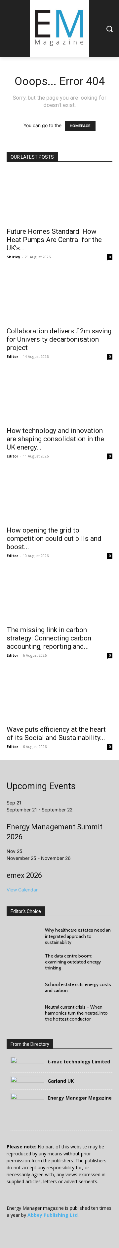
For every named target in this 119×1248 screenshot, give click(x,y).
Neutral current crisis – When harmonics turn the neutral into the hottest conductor (76, 1013)
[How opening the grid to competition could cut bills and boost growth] (59, 495)
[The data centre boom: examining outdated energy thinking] (22, 962)
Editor (12, 356)
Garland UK (61, 1081)
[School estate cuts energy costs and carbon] (22, 987)
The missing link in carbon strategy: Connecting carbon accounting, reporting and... (49, 638)
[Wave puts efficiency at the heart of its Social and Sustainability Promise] (59, 695)
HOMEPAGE (80, 126)
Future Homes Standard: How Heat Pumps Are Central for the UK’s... (54, 239)
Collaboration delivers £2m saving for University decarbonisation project (59, 339)
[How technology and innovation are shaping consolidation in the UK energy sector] (59, 396)
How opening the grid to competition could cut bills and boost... (54, 538)
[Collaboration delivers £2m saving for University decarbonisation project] (59, 296)
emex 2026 (24, 875)
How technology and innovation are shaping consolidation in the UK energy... (55, 439)
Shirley (13, 256)
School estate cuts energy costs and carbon (78, 987)
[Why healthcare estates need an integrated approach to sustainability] (22, 936)
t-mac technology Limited (79, 1061)
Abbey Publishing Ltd (52, 1215)
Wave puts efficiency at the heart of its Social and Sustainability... (56, 733)
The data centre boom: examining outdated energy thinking (73, 962)
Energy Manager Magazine (80, 1098)
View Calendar (22, 889)
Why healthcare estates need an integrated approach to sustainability (78, 936)
